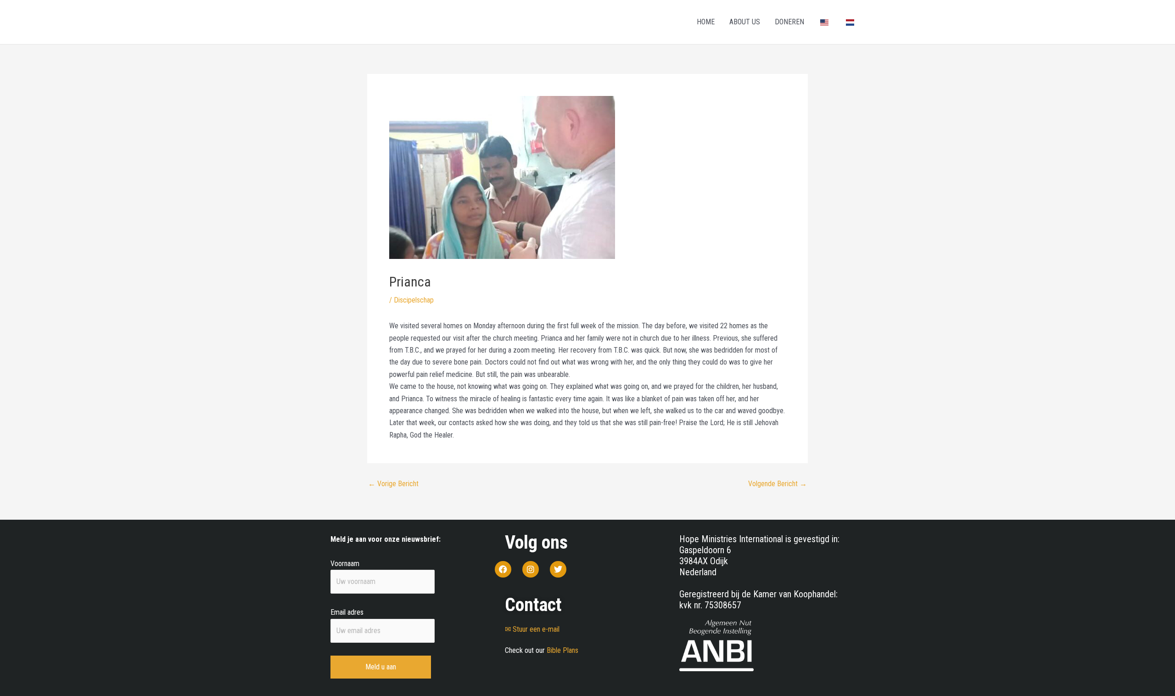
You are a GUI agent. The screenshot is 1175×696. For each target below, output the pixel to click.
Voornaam (344, 563)
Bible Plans (562, 650)
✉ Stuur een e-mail (532, 629)
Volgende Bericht (777, 484)
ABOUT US (744, 21)
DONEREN (789, 21)
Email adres (347, 612)
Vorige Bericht (393, 484)
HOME (706, 21)
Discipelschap (414, 300)
